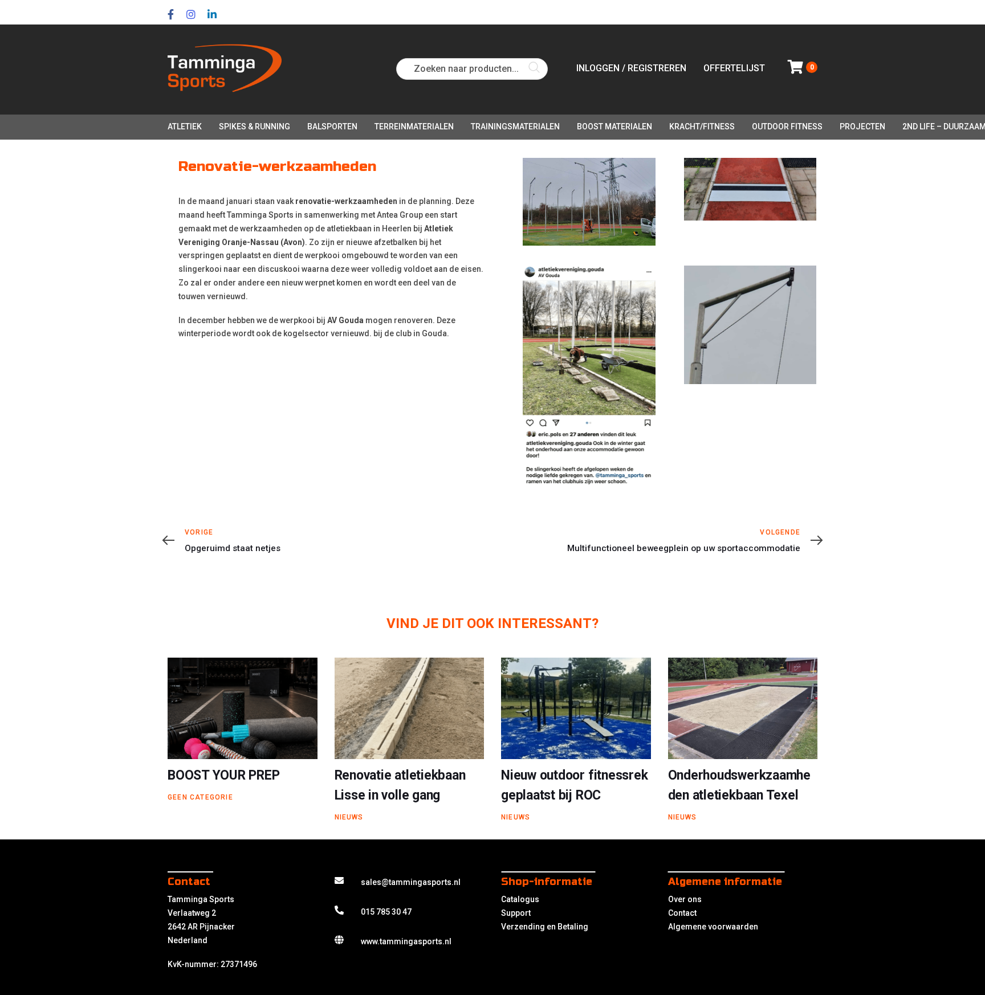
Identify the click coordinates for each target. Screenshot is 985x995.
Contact (682, 912)
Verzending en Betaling (544, 926)
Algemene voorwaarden (713, 926)
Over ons (685, 899)
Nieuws (349, 817)
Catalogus (520, 899)
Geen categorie (200, 797)
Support (516, 912)
